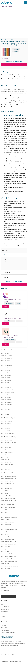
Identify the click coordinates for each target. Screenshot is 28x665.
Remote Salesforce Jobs (7, 558)
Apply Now (13, 64)
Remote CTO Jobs (5, 519)
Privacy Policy (4, 654)
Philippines (11, 342)
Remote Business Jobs (6, 440)
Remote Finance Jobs (6, 450)
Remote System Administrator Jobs (9, 566)
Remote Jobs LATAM (6, 431)
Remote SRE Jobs (5, 563)
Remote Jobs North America (7, 433)
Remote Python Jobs (6, 549)
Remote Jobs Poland (6, 397)
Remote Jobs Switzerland (7, 412)
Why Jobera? (4, 627)
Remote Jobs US (5, 353)
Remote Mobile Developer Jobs (8, 544)
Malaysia (11, 303)
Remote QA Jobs (5, 551)
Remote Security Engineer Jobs (8, 556)
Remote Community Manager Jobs (9, 478)
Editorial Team (4, 611)
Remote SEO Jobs (5, 493)
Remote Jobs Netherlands (7, 390)
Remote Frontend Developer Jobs (9, 527)
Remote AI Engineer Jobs (7, 510)
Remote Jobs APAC (5, 426)
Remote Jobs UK (5, 414)
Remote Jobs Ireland (6, 380)
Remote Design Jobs (6, 447)
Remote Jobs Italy (5, 382)
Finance (10, 6)
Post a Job (3, 625)
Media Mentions (5, 606)
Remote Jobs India (5, 377)
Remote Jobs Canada (6, 363)
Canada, (11, 320)
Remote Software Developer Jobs (9, 561)
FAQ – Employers (5, 630)
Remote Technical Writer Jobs (8, 498)
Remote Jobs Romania (6, 402)
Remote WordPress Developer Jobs (9, 571)
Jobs (6, 6)
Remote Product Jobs (6, 467)
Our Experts (4, 614)
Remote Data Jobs (5, 445)
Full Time (16, 51)
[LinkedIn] (5, 596)
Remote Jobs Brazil (5, 360)
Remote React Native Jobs (7, 554)
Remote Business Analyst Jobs (8, 476)
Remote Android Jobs (6, 512)
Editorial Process (5, 609)
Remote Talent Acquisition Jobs (8, 500)
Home (2, 6)
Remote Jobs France (6, 372)
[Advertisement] (14, 23)
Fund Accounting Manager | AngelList (12, 318)
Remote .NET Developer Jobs (8, 507)
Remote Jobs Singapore (6, 404)
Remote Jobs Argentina (6, 355)
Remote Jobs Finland (6, 370)
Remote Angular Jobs (6, 514)
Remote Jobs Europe (6, 423)
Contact (3, 616)
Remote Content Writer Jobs (7, 481)
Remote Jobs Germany (6, 375)
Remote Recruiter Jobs (6, 488)
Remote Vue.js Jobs (5, 568)
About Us (3, 604)
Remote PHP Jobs (5, 546)
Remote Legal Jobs (5, 459)
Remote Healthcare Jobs (7, 452)
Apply (5, 306)
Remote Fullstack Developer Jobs (9, 529)
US (18, 49)
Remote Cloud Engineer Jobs (8, 522)
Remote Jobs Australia (6, 358)
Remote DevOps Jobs (6, 524)
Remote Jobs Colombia (6, 365)
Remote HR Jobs (5, 454)
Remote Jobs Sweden (6, 409)
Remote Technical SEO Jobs (7, 495)
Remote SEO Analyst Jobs (7, 491)
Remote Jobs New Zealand (7, 392)
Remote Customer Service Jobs (8, 442)
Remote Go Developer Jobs (7, 532)
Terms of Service (12, 654)
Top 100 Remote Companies (8, 632)
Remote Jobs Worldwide (7, 421)
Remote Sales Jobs (5, 469)
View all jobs (5, 58)
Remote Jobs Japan (5, 385)
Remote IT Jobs (4, 457)
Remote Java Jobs (5, 536)
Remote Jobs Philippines (7, 394)
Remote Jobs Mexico (6, 387)
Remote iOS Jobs (5, 534)
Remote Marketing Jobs (6, 462)
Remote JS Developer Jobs (7, 539)
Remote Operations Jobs (7, 464)
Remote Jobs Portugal (6, 399)
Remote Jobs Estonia (6, 368)
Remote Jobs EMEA (5, 428)
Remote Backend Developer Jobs (9, 517)
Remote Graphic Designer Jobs (8, 486)
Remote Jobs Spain (5, 407)
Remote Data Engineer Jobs (7, 483)
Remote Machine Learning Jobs (8, 541)
